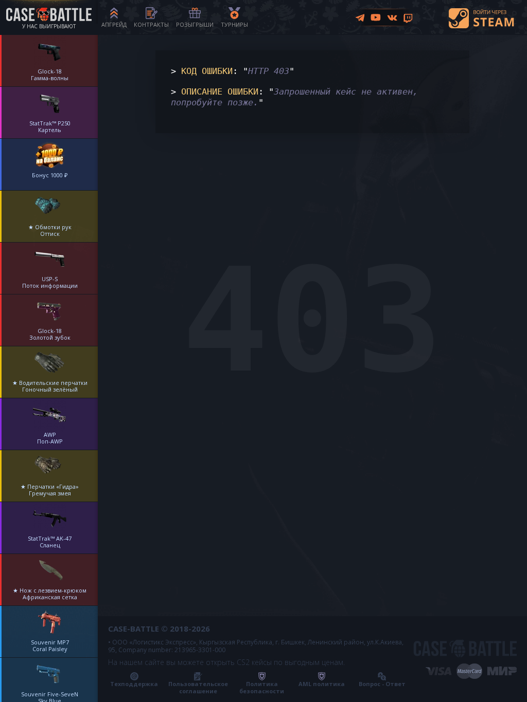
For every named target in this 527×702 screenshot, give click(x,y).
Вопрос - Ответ (382, 684)
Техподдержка (134, 684)
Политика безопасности (261, 687)
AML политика (321, 684)
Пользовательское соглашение (198, 687)
